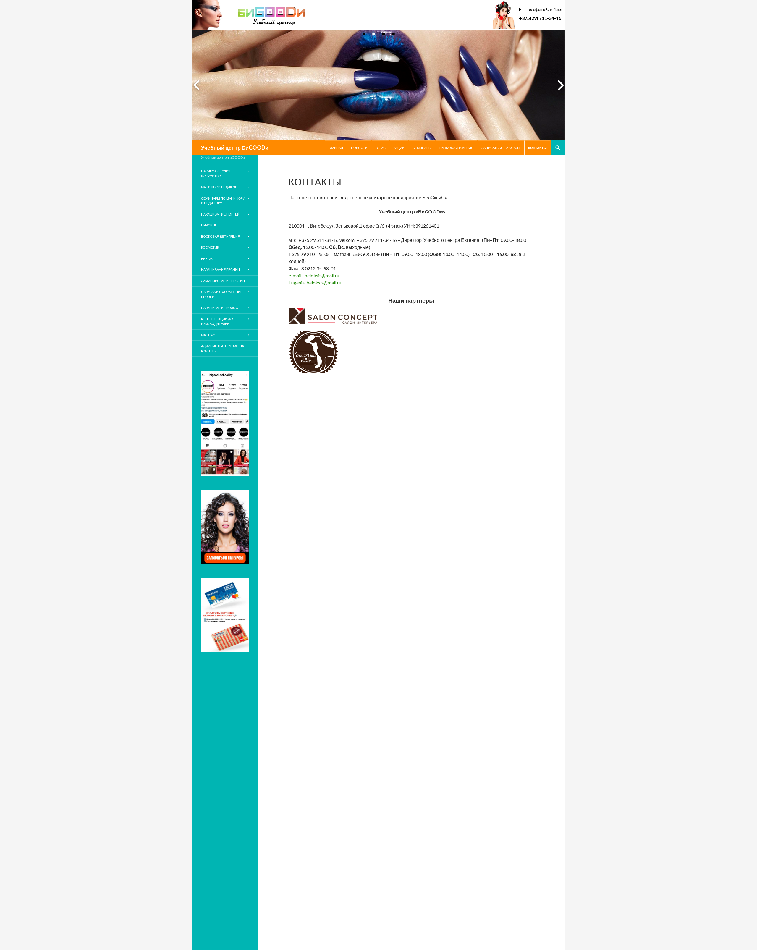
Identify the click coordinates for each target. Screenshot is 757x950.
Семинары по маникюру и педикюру (223, 200)
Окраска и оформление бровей (221, 294)
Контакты (537, 148)
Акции (399, 148)
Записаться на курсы (500, 148)
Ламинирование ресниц (223, 281)
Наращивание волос (219, 308)
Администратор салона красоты (222, 348)
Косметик (210, 247)
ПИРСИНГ (209, 225)
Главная (336, 148)
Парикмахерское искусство (216, 173)
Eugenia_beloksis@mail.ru (315, 282)
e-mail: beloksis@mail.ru (314, 275)
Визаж (207, 258)
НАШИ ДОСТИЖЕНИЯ (456, 148)
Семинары (422, 148)
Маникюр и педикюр (219, 187)
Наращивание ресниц (220, 269)
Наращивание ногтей (220, 214)
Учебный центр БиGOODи (234, 147)
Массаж (208, 335)
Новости (359, 148)
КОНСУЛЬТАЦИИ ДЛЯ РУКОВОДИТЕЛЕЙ (217, 321)
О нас (381, 148)
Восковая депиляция (220, 236)
